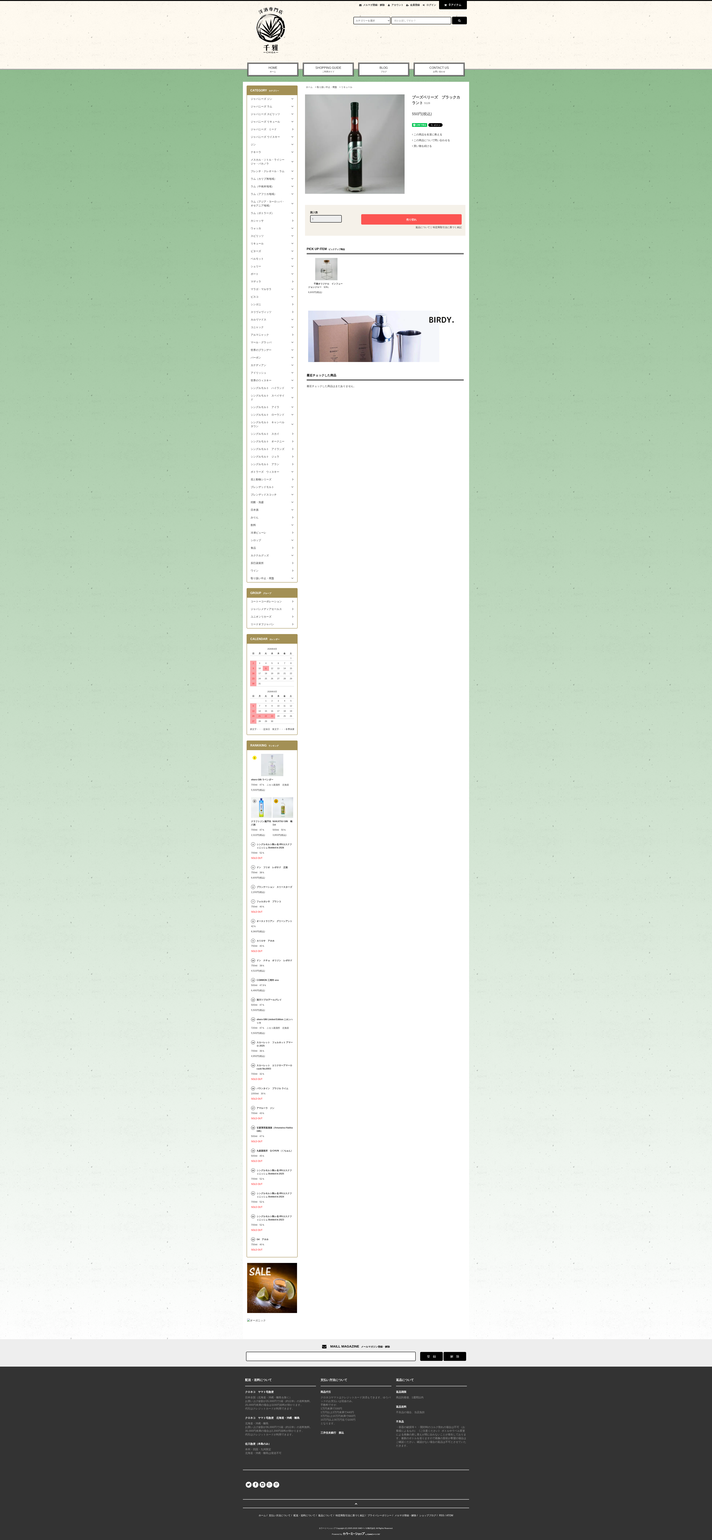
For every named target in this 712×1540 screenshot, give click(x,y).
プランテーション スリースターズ (274, 887)
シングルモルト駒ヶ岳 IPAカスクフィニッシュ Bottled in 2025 (274, 1172)
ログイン (431, 5)
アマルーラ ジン (265, 1108)
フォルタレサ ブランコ (269, 901)
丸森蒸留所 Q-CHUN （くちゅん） (275, 1150)
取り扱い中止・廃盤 (327, 87)
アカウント (397, 5)
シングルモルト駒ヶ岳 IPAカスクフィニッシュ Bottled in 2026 (274, 846)
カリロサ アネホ (265, 941)
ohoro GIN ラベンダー (262, 779)
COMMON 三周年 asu (268, 980)
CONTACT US (439, 69)
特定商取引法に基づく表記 (447, 227)
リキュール (346, 87)
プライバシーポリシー (379, 1515)
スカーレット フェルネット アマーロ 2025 (275, 1044)
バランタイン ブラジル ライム (272, 1088)
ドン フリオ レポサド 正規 (272, 867)
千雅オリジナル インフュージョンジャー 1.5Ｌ (325, 285)
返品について (423, 227)
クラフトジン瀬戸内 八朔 (261, 823)
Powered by (337, 1534)
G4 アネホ (262, 1239)
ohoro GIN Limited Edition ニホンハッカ (275, 1021)
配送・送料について (304, 1515)
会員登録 (415, 5)
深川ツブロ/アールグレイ (269, 999)
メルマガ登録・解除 (374, 5)
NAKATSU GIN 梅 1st (283, 823)
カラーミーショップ (327, 1528)
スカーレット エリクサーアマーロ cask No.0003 (274, 1067)
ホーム (309, 87)
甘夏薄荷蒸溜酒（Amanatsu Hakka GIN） (275, 1129)
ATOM (449, 1515)
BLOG (384, 69)
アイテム (455, 4)
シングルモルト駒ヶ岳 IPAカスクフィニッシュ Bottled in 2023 (274, 1218)
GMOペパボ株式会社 (366, 1528)
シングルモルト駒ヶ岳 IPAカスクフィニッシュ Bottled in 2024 (274, 1195)
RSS (441, 1515)
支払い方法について (280, 1515)
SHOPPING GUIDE (328, 69)
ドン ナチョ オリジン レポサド (274, 960)
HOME (272, 69)
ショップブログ (427, 1515)
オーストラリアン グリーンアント (275, 921)
